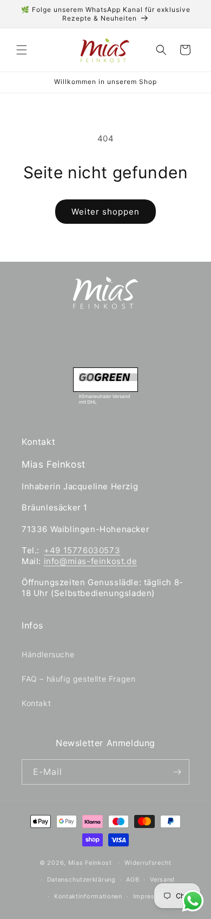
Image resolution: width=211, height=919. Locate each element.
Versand (162, 879)
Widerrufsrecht (148, 862)
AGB (132, 879)
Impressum (150, 896)
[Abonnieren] (177, 772)
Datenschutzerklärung (81, 879)
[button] (22, 50)
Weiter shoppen (105, 211)
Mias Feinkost (90, 862)
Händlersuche (48, 654)
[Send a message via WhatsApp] (193, 901)
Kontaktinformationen (88, 896)
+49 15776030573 (82, 550)
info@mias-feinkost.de (90, 561)
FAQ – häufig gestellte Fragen (78, 678)
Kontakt (36, 703)
